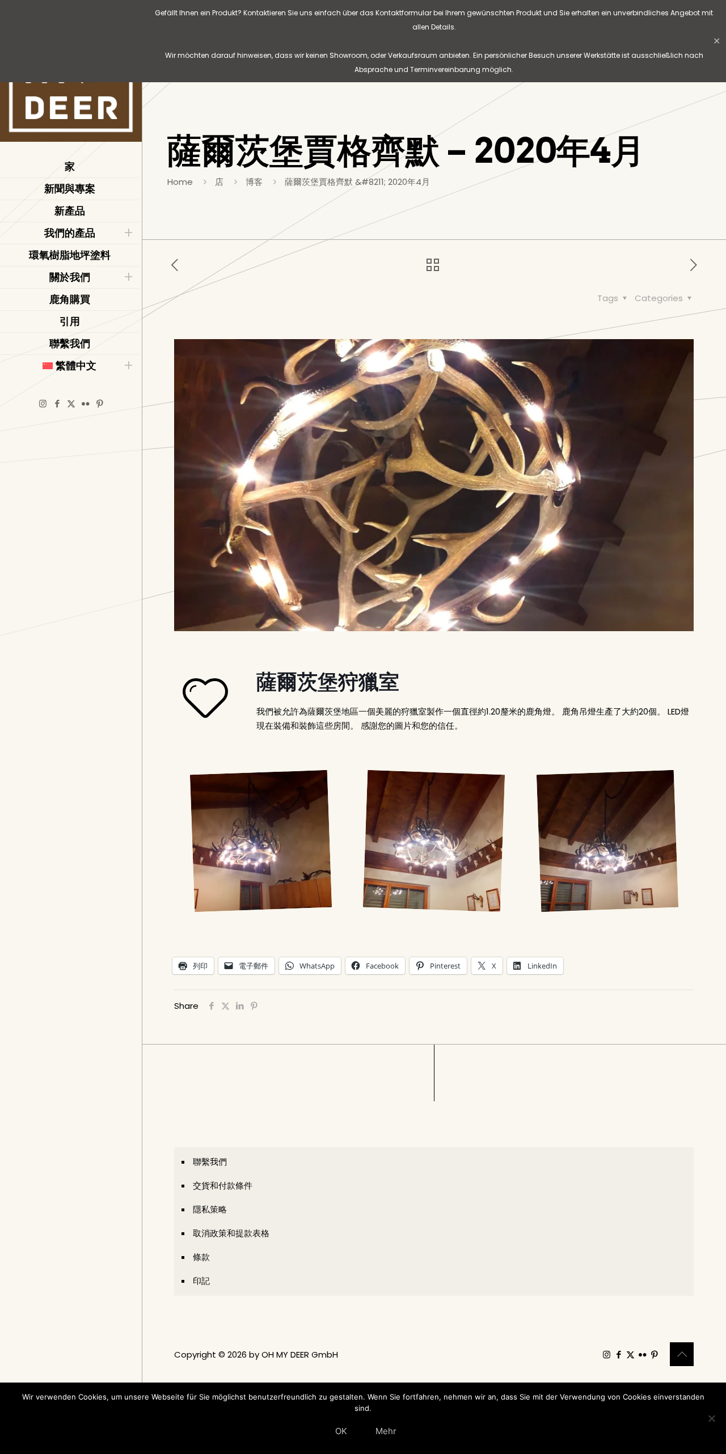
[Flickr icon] (85, 403)
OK (341, 1431)
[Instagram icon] (43, 403)
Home (180, 182)
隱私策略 (210, 1209)
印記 (201, 1281)
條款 (201, 1257)
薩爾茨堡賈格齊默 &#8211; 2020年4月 (357, 182)
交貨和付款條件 (222, 1185)
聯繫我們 (210, 1162)
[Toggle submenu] (128, 233)
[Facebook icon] (57, 403)
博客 (254, 182)
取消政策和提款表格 (231, 1233)
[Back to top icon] (682, 1354)
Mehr (385, 1431)
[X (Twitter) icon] (71, 403)
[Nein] (711, 1418)
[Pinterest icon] (99, 403)
